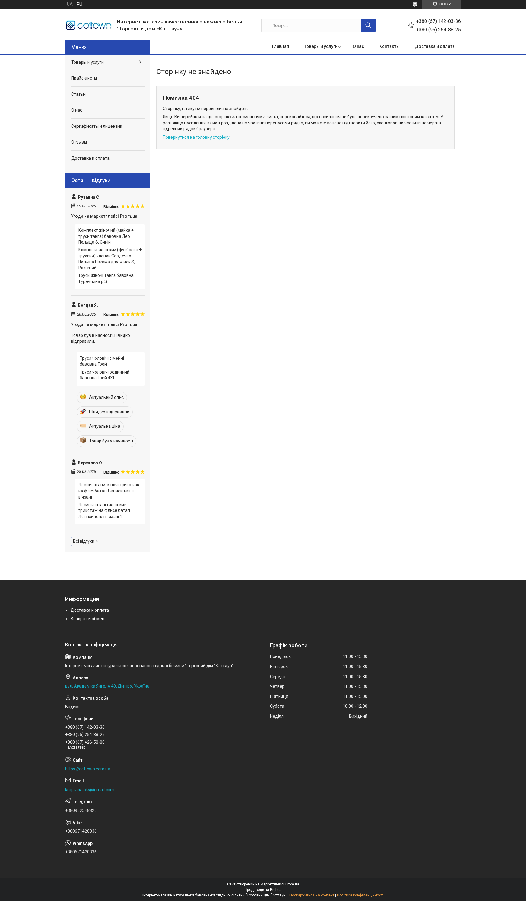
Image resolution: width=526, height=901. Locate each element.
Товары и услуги (321, 46)
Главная (280, 46)
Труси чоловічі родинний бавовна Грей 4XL (104, 375)
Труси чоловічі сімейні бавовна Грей (102, 361)
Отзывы (79, 142)
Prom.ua (292, 884)
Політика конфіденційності (360, 895)
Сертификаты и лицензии (96, 126)
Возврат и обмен (87, 618)
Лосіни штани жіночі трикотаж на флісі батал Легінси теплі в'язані (108, 490)
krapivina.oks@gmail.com (89, 789)
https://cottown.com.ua (87, 769)
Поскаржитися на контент (311, 895)
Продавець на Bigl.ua (263, 890)
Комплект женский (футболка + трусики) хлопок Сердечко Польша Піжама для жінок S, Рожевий (110, 258)
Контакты (389, 46)
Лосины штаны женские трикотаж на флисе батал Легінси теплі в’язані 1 (104, 510)
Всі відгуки (83, 541)
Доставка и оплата (435, 46)
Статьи (78, 94)
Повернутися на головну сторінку (196, 137)
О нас (358, 46)
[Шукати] (368, 25)
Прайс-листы (84, 78)
